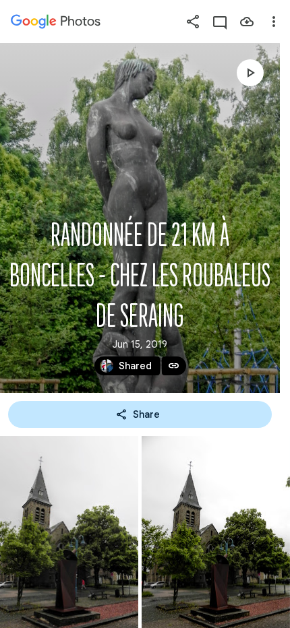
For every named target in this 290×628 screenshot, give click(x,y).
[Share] (192, 21)
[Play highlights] (250, 73)
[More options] (273, 21)
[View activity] (219, 21)
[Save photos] (246, 21)
